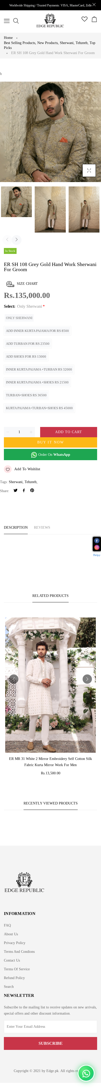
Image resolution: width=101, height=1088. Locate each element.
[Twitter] (15, 491)
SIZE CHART (27, 284)
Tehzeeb (82, 43)
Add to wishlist (27, 469)
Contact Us (12, 960)
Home (8, 38)
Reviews (42, 527)
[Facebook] (23, 491)
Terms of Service (17, 969)
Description (16, 527)
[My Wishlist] (84, 20)
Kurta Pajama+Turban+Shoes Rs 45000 (39, 408)
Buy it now (50, 442)
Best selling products (20, 43)
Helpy (96, 554)
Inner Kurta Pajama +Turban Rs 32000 (39, 369)
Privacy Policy (14, 943)
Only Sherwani (19, 318)
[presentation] (7, 240)
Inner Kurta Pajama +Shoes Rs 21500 (37, 382)
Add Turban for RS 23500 (27, 344)
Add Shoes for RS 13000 (26, 356)
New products (48, 43)
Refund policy (14, 978)
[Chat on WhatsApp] (86, 1073)
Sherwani (67, 43)
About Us (11, 934)
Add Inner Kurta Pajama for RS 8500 (37, 331)
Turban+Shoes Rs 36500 (26, 395)
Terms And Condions (19, 952)
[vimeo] (32, 491)
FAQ (7, 925)
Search (9, 987)
